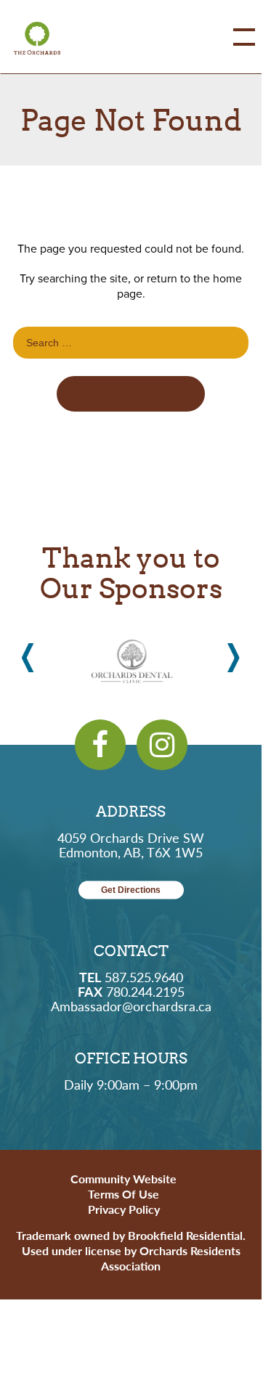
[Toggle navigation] (233, 37)
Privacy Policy (124, 1209)
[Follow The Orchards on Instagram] (162, 744)
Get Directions (131, 890)
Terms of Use (123, 1193)
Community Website (123, 1178)
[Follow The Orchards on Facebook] (100, 744)
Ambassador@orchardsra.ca (131, 1006)
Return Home (131, 394)
